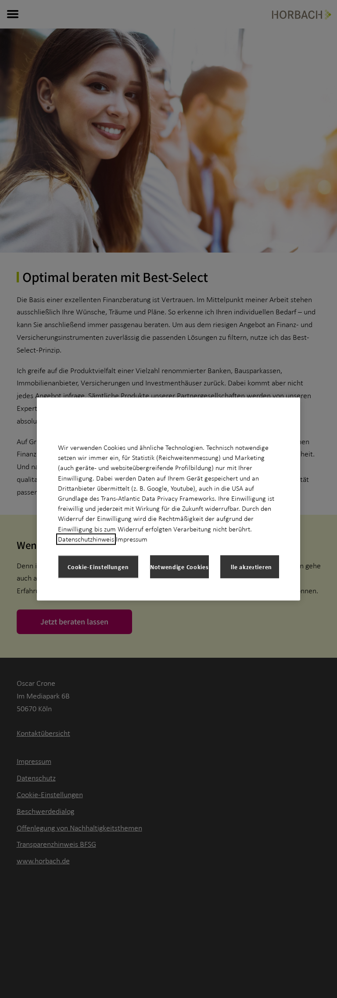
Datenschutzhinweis (86, 539)
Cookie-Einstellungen (98, 566)
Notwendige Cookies (179, 566)
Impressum (131, 539)
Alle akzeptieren (249, 566)
